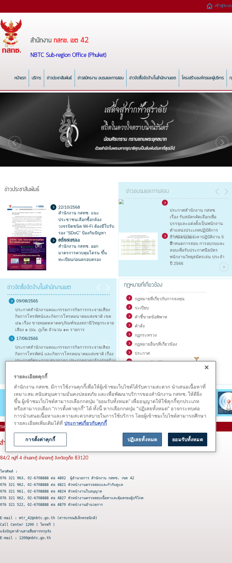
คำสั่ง (140, 326)
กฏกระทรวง (146, 335)
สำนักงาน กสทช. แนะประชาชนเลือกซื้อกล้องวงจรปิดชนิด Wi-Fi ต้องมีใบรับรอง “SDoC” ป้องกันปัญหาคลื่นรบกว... (86, 226)
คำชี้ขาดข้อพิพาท (151, 316)
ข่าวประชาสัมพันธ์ (59, 78)
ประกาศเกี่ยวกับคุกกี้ (85, 423)
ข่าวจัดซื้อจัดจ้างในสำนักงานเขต (152, 78)
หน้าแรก (20, 78)
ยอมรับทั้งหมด (187, 439)
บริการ (36, 78)
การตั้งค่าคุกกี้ (40, 439)
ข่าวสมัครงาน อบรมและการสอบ (101, 78)
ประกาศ (142, 353)
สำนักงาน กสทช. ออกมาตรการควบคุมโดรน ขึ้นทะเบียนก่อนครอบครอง (82, 253)
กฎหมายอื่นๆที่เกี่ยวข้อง (156, 344)
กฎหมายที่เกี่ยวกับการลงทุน (160, 298)
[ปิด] (206, 367)
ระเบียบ (142, 307)
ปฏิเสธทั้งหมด (142, 439)
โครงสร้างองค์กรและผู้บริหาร (203, 78)
